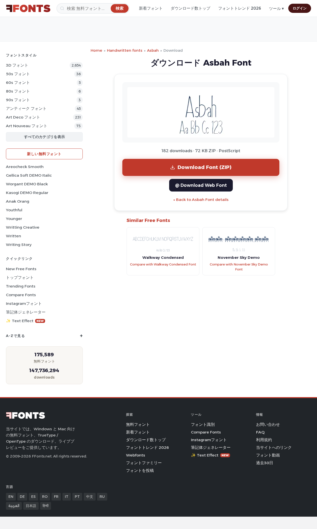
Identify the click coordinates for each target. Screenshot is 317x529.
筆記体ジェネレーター (26, 312)
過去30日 (264, 462)
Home (96, 50)
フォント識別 (203, 424)
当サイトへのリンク (274, 447)
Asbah (153, 50)
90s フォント (18, 99)
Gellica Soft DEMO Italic (29, 175)
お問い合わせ (268, 424)
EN (10, 496)
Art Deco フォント (23, 117)
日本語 (31, 506)
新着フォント (151, 8)
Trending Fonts (20, 286)
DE (22, 496)
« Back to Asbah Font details (201, 199)
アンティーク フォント (26, 108)
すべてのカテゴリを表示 (44, 136)
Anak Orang (17, 201)
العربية (13, 506)
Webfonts (135, 455)
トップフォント (20, 277)
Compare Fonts (21, 294)
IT (66, 496)
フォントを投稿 (140, 470)
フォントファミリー (144, 462)
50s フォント (18, 74)
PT (77, 496)
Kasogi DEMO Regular (27, 192)
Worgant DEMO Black (27, 184)
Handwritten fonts (124, 50)
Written (13, 236)
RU (102, 496)
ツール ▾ (276, 8)
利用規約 (264, 439)
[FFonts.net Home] (28, 8)
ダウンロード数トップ (190, 8)
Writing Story (18, 244)
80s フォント (18, 91)
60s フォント (18, 82)
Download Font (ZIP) (205, 167)
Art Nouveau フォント (26, 125)
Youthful (14, 210)
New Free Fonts (21, 268)
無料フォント (138, 424)
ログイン (300, 8)
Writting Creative (22, 227)
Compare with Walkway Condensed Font (163, 264)
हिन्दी (46, 506)
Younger (14, 218)
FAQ (260, 432)
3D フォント (17, 65)
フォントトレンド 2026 (239, 8)
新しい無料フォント (44, 153)
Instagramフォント (24, 303)
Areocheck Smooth (25, 166)
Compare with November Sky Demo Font (239, 267)
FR (56, 496)
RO (45, 496)
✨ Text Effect (25, 320)
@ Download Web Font (201, 185)
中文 (89, 496)
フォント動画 (268, 455)
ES (33, 496)
